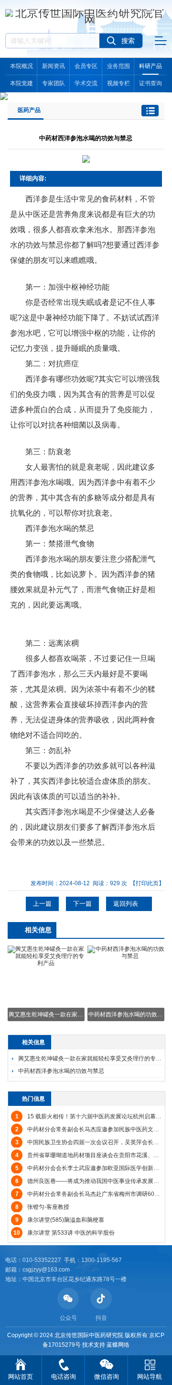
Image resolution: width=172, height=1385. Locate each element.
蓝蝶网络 (118, 1344)
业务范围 (118, 66)
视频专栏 (118, 83)
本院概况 (21, 66)
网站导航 (149, 1376)
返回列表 (126, 903)
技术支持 (93, 1344)
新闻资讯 (53, 66)
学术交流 (86, 83)
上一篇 (42, 903)
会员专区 (86, 66)
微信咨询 (106, 1376)
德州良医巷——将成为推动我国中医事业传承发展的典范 (93, 1181)
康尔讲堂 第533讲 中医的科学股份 (64, 1232)
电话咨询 (63, 1376)
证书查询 (150, 83)
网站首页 (20, 1376)
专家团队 (53, 83)
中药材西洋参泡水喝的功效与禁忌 (61, 1071)
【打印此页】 (147, 883)
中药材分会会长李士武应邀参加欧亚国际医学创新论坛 (90, 1168)
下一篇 (82, 903)
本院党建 (21, 83)
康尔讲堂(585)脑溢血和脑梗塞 (59, 1219)
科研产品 (150, 66)
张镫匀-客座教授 (42, 1207)
